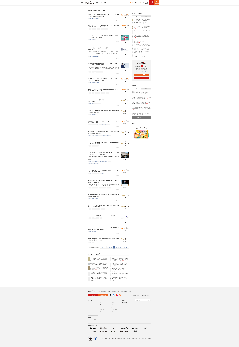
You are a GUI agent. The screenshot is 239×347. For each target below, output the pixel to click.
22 (107, 247)
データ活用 (109, 187)
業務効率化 (97, 18)
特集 (105, 2)
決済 (98, 82)
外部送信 (149, 338)
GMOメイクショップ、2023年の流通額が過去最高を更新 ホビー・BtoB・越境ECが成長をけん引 (103, 90)
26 (116, 247)
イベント (109, 2)
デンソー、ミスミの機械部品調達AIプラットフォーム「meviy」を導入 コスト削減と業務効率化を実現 (103, 15)
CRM (93, 71)
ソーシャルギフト (95, 173)
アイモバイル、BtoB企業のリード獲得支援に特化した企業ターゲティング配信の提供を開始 (103, 111)
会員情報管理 (120, 338)
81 (126, 247)
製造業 (97, 198)
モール (98, 28)
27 (118, 247)
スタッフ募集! (114, 338)
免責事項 (124, 338)
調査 (89, 93)
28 (120, 247)
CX (100, 304)
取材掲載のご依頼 (145, 295)
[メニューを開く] (82, 2)
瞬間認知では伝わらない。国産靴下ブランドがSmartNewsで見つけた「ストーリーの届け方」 (120, 270)
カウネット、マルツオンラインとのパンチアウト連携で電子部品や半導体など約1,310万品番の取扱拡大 (103, 228)
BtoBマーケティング (103, 307)
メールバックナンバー (142, 71)
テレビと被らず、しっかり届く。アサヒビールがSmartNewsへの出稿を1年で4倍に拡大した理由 (120, 264)
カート (107, 93)
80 (124, 247)
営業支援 (93, 114)
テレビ (112, 311)
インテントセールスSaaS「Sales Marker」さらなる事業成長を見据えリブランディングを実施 (103, 142)
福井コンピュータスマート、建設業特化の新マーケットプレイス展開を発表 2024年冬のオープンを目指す (103, 26)
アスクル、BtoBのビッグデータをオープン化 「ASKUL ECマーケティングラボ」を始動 (103, 121)
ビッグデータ (107, 124)
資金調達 (93, 82)
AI (92, 18)
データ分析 (101, 124)
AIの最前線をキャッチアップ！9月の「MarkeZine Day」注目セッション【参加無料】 (120, 279)
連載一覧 (101, 311)
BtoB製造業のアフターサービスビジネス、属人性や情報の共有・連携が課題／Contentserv (103, 195)
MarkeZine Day (124, 302)
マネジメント (98, 135)
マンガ (112, 304)
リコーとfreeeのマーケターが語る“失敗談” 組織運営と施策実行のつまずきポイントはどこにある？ (103, 36)
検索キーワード (95, 187)
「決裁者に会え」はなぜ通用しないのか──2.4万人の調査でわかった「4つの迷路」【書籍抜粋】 (141, 98)
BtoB (90, 18)
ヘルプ (103, 338)
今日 (136, 16)
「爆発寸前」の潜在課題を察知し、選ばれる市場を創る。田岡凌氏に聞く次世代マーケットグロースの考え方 (120, 259)
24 (111, 247)
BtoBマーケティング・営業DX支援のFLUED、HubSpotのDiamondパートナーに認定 (103, 100)
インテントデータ (95, 145)
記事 (101, 2)
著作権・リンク (107, 338)
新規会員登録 (142, 74)
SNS (111, 313)
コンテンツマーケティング (93, 163)
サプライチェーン (104, 28)
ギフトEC (101, 173)
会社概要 (128, 338)
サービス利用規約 (135, 338)
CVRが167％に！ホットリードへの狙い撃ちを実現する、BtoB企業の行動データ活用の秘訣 (103, 181)
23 (109, 247)
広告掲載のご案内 (136, 295)
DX (100, 302)
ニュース (97, 2)
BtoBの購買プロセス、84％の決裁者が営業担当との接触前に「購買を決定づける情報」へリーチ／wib (103, 239)
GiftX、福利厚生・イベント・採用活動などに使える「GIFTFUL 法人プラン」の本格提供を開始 (103, 170)
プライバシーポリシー (142, 338)
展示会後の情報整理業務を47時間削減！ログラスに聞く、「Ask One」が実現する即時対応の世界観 (102, 64)
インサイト (101, 306)
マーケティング (91, 124)
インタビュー (113, 302)
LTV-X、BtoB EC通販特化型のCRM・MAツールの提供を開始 (102, 216)
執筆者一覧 (101, 313)
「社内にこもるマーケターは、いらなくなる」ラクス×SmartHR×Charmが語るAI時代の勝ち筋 (98, 279)
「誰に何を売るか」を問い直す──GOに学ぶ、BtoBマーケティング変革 (120, 274)
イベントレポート (95, 56)
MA (96, 103)
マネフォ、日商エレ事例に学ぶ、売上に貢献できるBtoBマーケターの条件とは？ (103, 48)
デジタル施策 (102, 309)
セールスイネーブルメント (106, 135)
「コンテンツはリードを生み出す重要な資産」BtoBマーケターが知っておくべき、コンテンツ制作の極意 (103, 153)
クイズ (112, 306)
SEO (109, 161)
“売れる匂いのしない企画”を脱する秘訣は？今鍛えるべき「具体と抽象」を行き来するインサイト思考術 (99, 273)
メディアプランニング (114, 309)
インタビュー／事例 (99, 71)
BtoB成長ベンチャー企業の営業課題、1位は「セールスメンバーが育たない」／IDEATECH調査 (103, 132)
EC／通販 (94, 28)
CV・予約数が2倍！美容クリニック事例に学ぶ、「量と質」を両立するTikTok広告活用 (98, 259)
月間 (146, 16)
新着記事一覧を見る (141, 117)
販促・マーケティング (96, 209)
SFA (99, 103)
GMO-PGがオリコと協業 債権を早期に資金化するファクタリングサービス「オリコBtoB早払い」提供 (103, 79)
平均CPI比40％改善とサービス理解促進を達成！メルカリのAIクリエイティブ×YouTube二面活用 (99, 268)
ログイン (141, 78)
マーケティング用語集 (92, 319)
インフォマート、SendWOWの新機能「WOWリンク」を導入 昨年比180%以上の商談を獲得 (103, 206)
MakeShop (97, 93)
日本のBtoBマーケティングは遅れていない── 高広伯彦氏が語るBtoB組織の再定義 (98, 264)
